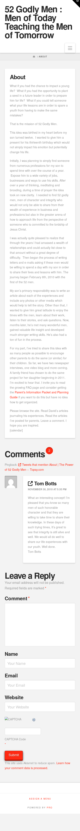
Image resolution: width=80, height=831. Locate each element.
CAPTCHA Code (15, 739)
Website (14, 697)
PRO (50, 807)
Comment (17, 598)
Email (11, 675)
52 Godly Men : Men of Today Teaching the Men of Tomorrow (38, 22)
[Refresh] (34, 719)
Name (11, 653)
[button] (70, 48)
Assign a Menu (40, 798)
